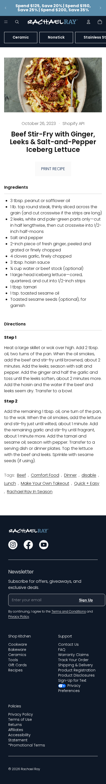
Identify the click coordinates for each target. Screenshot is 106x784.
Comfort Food (45, 475)
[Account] (88, 22)
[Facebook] (28, 544)
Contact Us (68, 644)
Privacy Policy (20, 714)
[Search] (17, 22)
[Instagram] (12, 544)
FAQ (61, 649)
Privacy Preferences (69, 688)
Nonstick (56, 37)
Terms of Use (20, 719)
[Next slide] (100, 8)
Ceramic (21, 37)
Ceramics (17, 654)
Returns (15, 724)
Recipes (15, 670)
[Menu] (6, 22)
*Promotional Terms (26, 745)
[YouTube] (43, 544)
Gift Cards (17, 665)
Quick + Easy (86, 483)
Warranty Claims (73, 654)
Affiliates (15, 729)
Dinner (70, 475)
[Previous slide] (5, 8)
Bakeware (17, 649)
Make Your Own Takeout (45, 483)
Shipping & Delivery (75, 665)
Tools (13, 659)
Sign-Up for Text (72, 680)
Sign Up (86, 600)
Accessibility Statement (19, 737)
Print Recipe (53, 169)
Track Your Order (73, 659)
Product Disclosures (76, 675)
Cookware (17, 644)
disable (89, 475)
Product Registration (76, 670)
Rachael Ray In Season (29, 492)
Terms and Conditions (68, 611)
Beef (21, 475)
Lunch (10, 483)
